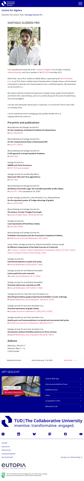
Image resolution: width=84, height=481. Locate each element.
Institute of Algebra (44, 70)
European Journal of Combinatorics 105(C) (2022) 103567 (30, 311)
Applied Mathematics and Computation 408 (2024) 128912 (31, 335)
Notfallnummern (51, 390)
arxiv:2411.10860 (16, 191)
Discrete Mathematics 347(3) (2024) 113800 (25, 265)
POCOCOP (45, 72)
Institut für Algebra (12, 11)
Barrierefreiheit (7, 457)
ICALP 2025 (13, 180)
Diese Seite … (69, 360)
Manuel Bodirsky (14, 72)
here (21, 87)
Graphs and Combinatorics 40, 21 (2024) (25, 276)
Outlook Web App (52, 379)
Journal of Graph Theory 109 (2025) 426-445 (26, 215)
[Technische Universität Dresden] (8, 3)
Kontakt (4, 443)
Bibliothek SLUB (51, 406)
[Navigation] (80, 3)
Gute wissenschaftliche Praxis (56, 384)
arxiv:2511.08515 (16, 145)
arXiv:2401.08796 (16, 227)
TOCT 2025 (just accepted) (19, 168)
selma (47, 395)
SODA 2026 (13, 156)
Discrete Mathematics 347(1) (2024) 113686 (25, 288)
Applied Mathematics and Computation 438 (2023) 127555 (31, 300)
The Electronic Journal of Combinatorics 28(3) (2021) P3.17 (31, 323)
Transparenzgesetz (9, 454)
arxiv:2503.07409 (16, 203)
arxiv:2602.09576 (16, 133)
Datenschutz (6, 450)
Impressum (6, 446)
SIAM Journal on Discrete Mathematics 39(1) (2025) (28, 238)
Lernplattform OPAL (52, 401)
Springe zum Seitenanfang (70, 457)
